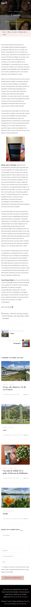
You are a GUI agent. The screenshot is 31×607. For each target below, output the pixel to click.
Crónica (5, 384)
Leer (24, 394)
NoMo (5, 514)
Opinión (11, 427)
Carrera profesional (7, 316)
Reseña (27, 316)
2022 (4, 430)
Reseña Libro (18, 11)
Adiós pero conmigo (16, 313)
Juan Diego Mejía (19, 316)
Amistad (25, 313)
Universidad (5, 318)
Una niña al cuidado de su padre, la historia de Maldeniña (15, 472)
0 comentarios (15, 24)
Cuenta (10, 11)
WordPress (22, 604)
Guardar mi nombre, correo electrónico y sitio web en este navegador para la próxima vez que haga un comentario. (15, 569)
